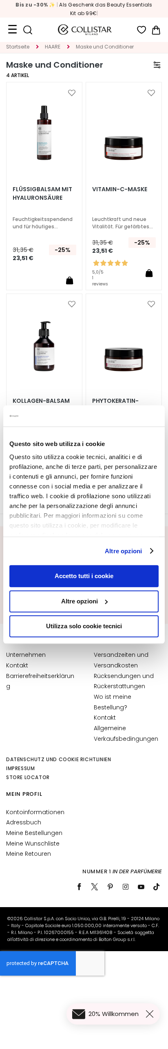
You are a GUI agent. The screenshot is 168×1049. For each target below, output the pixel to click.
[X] (94, 886)
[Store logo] (85, 29)
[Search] (27, 30)
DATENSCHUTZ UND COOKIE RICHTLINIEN (58, 759)
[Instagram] (125, 886)
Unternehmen (26, 655)
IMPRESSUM (20, 768)
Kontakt (17, 665)
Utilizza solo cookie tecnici (84, 626)
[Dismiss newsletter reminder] (151, 1014)
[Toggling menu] (12, 30)
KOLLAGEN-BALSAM (41, 401)
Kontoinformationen (35, 812)
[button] (71, 93)
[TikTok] (156, 886)
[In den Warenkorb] (69, 280)
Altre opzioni (123, 551)
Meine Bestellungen (34, 833)
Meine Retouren (28, 854)
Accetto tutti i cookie (84, 575)
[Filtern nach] (157, 65)
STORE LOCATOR (28, 777)
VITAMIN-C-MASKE (119, 189)
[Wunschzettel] (142, 30)
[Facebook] (79, 886)
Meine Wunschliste (33, 843)
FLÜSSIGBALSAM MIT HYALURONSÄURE (42, 193)
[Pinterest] (110, 886)
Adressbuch (23, 822)
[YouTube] (141, 886)
